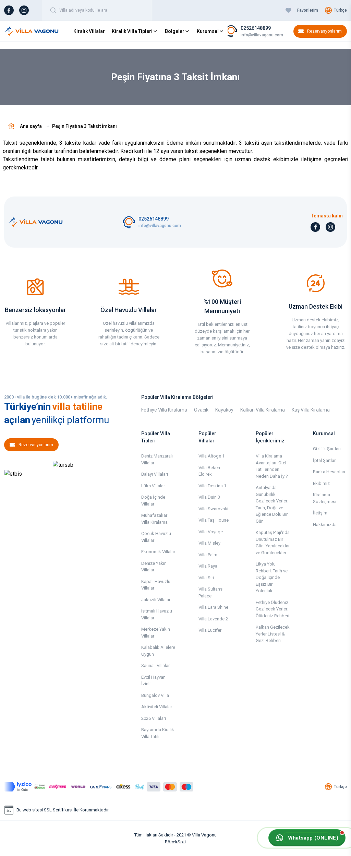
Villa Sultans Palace (210, 592)
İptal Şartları (325, 460)
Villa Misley (209, 543)
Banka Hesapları (329, 471)
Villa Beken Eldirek (209, 471)
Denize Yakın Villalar (154, 567)
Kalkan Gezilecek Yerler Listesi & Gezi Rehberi (273, 634)
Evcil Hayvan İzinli (153, 681)
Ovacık (201, 410)
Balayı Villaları (154, 474)
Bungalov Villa (155, 695)
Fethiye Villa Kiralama (164, 410)
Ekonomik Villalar (158, 551)
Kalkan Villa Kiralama (262, 410)
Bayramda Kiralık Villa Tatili (157, 733)
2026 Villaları (153, 718)
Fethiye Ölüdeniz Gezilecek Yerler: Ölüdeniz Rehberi (272, 609)
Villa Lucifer (209, 630)
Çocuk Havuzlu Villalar (156, 537)
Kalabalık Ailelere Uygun (158, 651)
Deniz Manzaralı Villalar (157, 459)
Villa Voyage (210, 531)
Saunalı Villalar (155, 665)
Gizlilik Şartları (327, 448)
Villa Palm (207, 554)
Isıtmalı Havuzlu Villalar (156, 614)
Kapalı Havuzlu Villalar (155, 585)
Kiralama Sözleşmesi (324, 498)
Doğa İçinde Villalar (153, 501)
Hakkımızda (325, 524)
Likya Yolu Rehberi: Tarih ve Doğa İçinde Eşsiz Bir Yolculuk (272, 577)
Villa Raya (207, 566)
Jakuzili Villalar (155, 599)
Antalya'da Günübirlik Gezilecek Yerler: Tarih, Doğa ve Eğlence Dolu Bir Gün (272, 504)
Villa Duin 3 (209, 497)
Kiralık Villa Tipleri (132, 31)
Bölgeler (174, 31)
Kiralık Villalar (89, 31)
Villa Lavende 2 (213, 618)
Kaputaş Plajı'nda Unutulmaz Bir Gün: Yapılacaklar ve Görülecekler (273, 542)
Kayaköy (224, 410)
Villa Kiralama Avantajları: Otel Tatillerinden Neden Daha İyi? (272, 466)
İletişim (320, 512)
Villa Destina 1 (212, 485)
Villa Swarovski (213, 508)
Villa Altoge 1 (211, 456)
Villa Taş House (213, 520)
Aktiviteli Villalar (156, 706)
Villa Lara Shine (213, 607)
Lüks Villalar (153, 485)
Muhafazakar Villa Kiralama (154, 519)
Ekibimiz (321, 483)
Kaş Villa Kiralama (311, 410)
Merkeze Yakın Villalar (155, 633)
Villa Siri (206, 577)
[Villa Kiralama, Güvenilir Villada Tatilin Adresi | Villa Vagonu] (31, 31)
